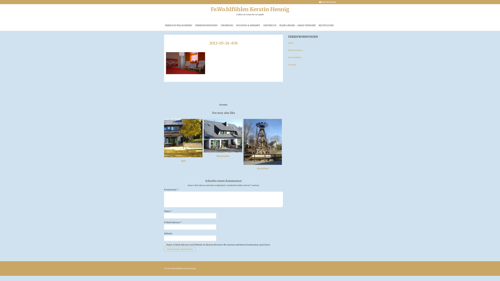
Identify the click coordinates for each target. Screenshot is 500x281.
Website (168, 233)
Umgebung (227, 25)
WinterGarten (223, 156)
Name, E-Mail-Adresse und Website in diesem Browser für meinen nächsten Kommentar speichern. (218, 244)
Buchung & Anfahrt (248, 25)
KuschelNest (263, 168)
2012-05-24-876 (223, 43)
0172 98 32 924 (328, 2)
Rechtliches (326, 25)
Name (168, 211)
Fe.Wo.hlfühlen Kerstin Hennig (250, 11)
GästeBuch (269, 25)
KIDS (183, 161)
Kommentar (171, 189)
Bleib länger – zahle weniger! (297, 25)
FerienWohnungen (206, 25)
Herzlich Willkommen (178, 25)
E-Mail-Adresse (173, 222)
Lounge (292, 64)
